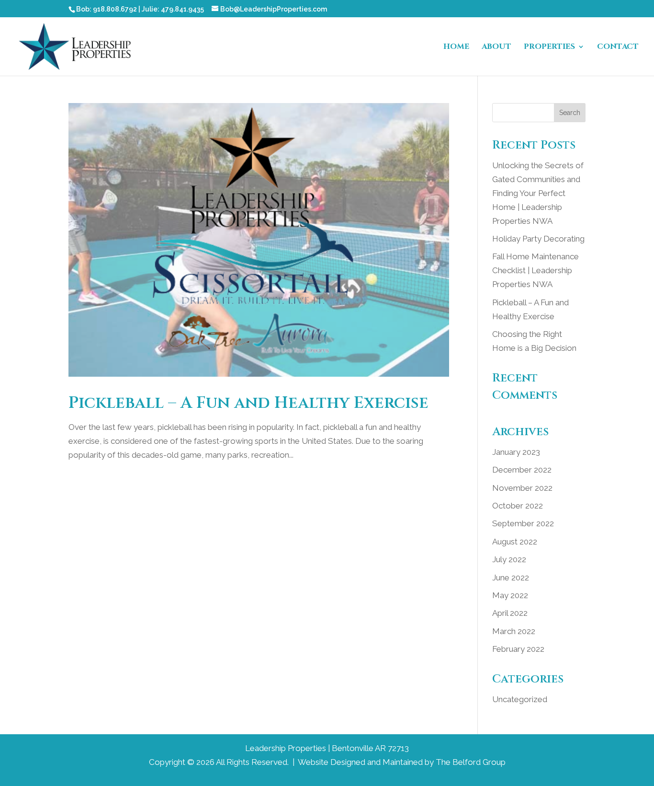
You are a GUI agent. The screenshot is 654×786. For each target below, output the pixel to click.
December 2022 (522, 469)
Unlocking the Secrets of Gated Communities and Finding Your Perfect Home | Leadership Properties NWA (538, 193)
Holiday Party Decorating (538, 238)
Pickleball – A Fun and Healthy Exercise (248, 403)
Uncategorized (519, 699)
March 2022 (513, 631)
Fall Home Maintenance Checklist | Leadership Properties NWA (535, 270)
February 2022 (518, 649)
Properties (549, 47)
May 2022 (510, 595)
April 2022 (510, 613)
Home (456, 47)
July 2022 (509, 559)
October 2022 (517, 505)
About (496, 47)
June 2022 (510, 577)
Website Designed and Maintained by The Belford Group (402, 762)
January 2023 (516, 452)
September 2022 (523, 523)
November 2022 (522, 488)
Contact (618, 47)
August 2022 (514, 541)
